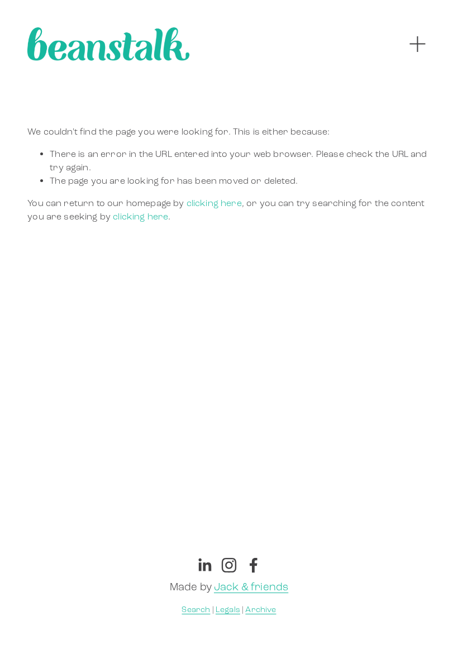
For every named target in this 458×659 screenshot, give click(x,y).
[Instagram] (229, 565)
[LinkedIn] (204, 565)
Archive (260, 609)
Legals (228, 609)
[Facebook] (253, 565)
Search (196, 609)
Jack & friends (251, 586)
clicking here (214, 203)
